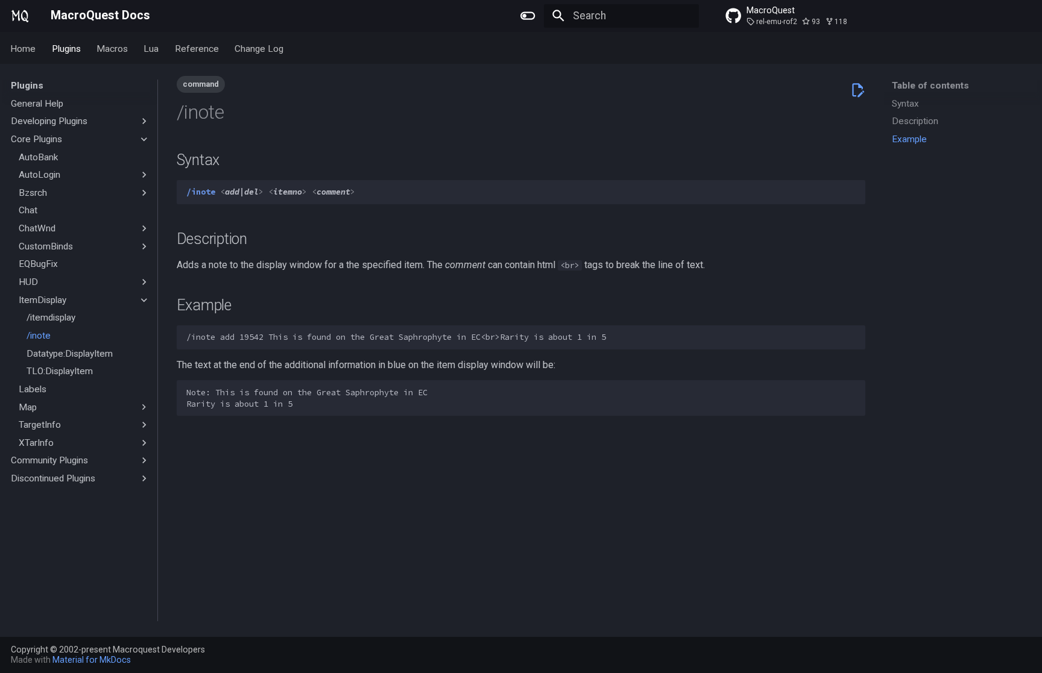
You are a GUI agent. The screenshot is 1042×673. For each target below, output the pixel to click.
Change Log (259, 48)
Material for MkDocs (91, 660)
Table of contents (930, 85)
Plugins (66, 48)
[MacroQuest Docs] (20, 15)
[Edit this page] (857, 90)
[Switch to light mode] (528, 15)
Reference (197, 48)
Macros (112, 48)
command (201, 84)
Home (23, 48)
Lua (151, 48)
